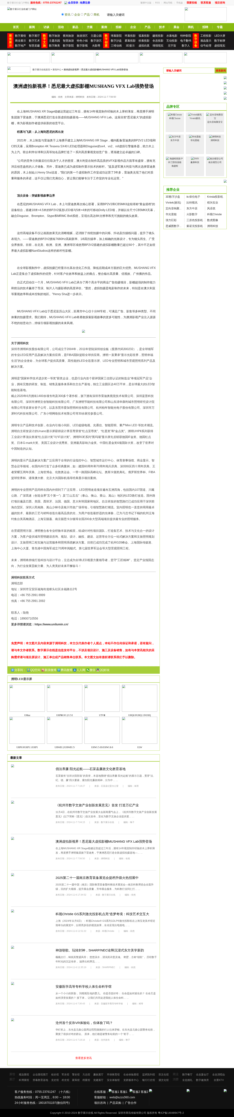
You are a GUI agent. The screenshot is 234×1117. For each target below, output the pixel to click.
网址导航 (168, 2)
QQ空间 (35, 670)
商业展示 (20, 40)
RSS (157, 2)
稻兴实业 (212, 202)
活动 (61, 27)
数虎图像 (212, 220)
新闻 (32, 27)
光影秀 (96, 45)
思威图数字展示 (175, 226)
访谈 (46, 27)
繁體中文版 (145, 2)
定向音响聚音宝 (175, 208)
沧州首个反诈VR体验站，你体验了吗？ (84, 1023)
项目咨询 (220, 2)
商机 (191, 27)
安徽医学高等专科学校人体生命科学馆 (84, 986)
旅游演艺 (82, 35)
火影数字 (191, 214)
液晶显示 (205, 40)
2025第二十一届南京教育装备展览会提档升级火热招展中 (97, 878)
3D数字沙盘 (173, 196)
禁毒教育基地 (40, 1080)
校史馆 (55, 1074)
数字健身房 (202, 1080)
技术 (162, 27)
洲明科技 (212, 226)
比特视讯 (191, 202)
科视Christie (214, 214)
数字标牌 (219, 40)
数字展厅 (34, 35)
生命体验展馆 (131, 1074)
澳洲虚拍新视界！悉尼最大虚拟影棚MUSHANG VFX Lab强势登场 (104, 841)
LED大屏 (219, 35)
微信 (92, 670)
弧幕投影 (144, 35)
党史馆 (55, 1080)
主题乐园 (54, 40)
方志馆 (86, 1074)
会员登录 (72, 2)
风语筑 (211, 208)
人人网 (80, 670)
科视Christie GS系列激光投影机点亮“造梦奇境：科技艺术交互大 (102, 914)
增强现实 (157, 45)
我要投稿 (192, 2)
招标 (119, 27)
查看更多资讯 (83, 1057)
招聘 (205, 27)
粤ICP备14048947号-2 (171, 1112)
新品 (75, 27)
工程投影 (205, 35)
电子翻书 (185, 40)
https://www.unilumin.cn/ (51, 624)
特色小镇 (82, 40)
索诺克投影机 (194, 226)
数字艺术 (34, 40)
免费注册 (85, 2)
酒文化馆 (163, 1080)
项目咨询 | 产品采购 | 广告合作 (115, 1102)
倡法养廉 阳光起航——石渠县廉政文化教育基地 (91, 769)
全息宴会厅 (202, 1074)
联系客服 (206, 2)
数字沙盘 (116, 40)
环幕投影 (130, 35)
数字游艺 (96, 40)
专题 (220, 27)
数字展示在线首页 (41, 69)
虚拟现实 (219, 45)
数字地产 (20, 45)
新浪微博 (50, 670)
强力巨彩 (171, 220)
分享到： (20, 670)
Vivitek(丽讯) (173, 202)
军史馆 (65, 1074)
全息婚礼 (187, 1080)
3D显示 (130, 45)
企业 (133, 27)
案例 (104, 27)
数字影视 (82, 45)
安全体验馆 (113, 1080)
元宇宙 (172, 45)
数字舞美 (54, 45)
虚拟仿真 (144, 45)
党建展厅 (98, 1080)
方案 (90, 27)
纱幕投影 (144, 40)
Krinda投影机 (215, 196)
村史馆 (65, 1080)
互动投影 (171, 40)
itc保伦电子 (193, 196)
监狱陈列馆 (148, 1074)
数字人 (186, 45)
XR (44, 111)
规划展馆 (24, 1074)
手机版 (179, 2)
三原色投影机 (194, 220)
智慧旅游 (68, 40)
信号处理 (205, 45)
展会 (176, 27)
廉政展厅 (98, 1074)
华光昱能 (171, 214)
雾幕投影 (130, 40)
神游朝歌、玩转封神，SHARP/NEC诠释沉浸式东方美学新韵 (100, 950)
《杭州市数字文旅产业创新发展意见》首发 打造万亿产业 (97, 805)
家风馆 (76, 1080)
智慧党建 (34, 45)
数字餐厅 (187, 1074)
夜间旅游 (68, 35)
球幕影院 (116, 35)
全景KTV (219, 1080)
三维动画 (116, 45)
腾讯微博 (66, 670)
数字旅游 (54, 35)
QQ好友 (104, 670)
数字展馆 (20, 35)
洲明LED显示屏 (21, 678)
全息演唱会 (218, 1074)
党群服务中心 (131, 1080)
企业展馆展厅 (40, 1074)
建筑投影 (157, 35)
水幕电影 (171, 35)
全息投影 (157, 40)
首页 (16, 27)
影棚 (111, 244)
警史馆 (76, 1074)
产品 (147, 27)
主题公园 (96, 35)
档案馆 (86, 1080)
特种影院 (185, 35)
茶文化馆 (163, 1074)
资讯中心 (56, 69)
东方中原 (191, 208)
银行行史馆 (148, 1080)
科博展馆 (24, 1080)
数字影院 (68, 45)
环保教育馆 (113, 1074)
